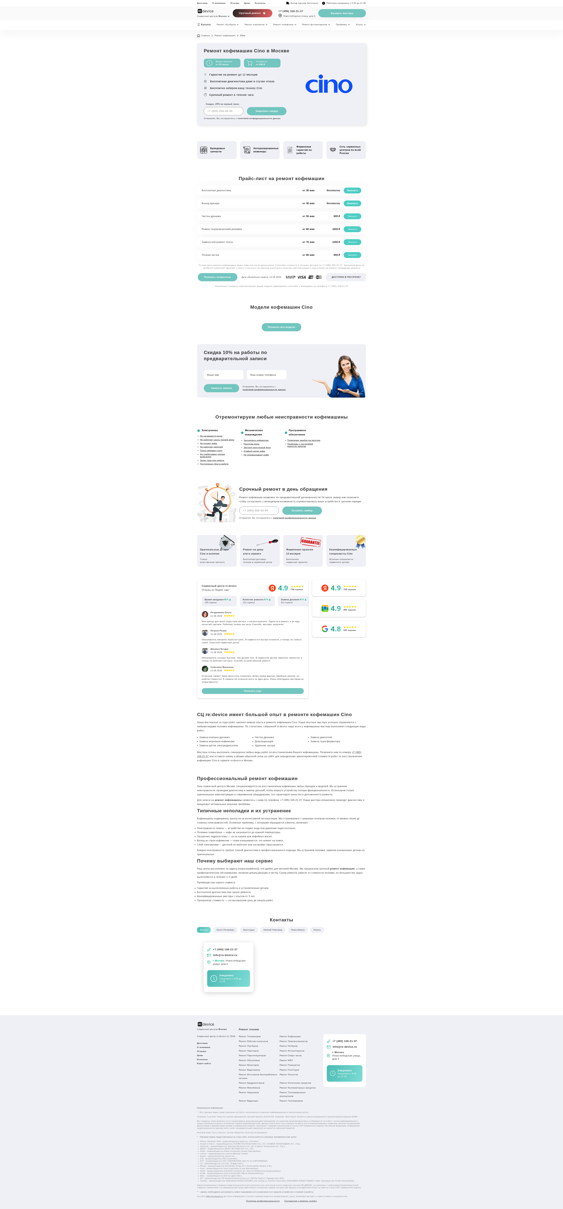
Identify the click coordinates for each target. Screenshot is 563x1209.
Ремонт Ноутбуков (248, 1046)
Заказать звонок (221, 388)
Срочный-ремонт (250, 13)
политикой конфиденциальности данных (259, 118)
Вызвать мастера (342, 13)
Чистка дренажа (211, 216)
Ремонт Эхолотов (289, 1074)
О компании (219, 3)
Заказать (352, 190)
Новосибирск (298, 930)
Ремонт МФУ (286, 1060)
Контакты (260, 3)
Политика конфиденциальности (263, 1201)
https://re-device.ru (214, 1196)
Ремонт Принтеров (249, 1051)
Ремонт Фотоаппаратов (292, 1051)
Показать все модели (281, 327)
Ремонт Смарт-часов (291, 1055)
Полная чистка (210, 255)
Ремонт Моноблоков (249, 1088)
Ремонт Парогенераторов (252, 1055)
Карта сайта (204, 1063)
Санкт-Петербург (225, 930)
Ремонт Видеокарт (248, 1101)
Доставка (202, 3)
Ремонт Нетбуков (289, 1046)
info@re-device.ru (225, 955)
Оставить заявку (302, 510)
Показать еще (253, 691)
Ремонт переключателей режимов (222, 229)
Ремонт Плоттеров (289, 1070)
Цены (247, 3)
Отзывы (235, 3)
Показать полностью (217, 277)
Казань (317, 930)
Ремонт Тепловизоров (291, 1101)
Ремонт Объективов (249, 1060)
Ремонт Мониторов (249, 1065)
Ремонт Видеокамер (249, 1070)
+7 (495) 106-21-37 (290, 11)
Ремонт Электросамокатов (294, 1041)
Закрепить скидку (266, 111)
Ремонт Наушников (249, 1092)
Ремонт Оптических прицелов (295, 1083)
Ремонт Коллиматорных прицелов (298, 1088)
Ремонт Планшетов (290, 1065)
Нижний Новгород (272, 930)
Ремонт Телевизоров (250, 1036)
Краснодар (249, 930)
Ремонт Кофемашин (290, 1036)
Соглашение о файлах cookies (300, 1201)
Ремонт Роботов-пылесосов (253, 1041)
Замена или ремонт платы (217, 242)
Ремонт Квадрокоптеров (251, 1083)
